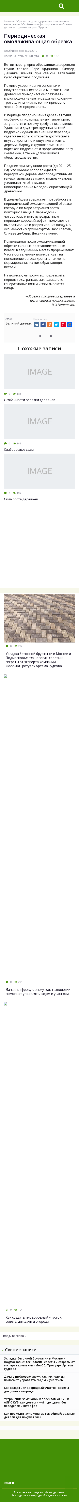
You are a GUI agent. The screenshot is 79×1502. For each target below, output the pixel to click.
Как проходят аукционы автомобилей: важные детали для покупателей (39, 1415)
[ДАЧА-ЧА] (28, 6)
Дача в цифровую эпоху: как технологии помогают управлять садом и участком (34, 1378)
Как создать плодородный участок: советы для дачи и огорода (36, 1389)
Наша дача (52, 1492)
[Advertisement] (39, 547)
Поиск (8, 1483)
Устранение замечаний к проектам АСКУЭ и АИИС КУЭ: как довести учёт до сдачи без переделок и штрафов (36, 1402)
